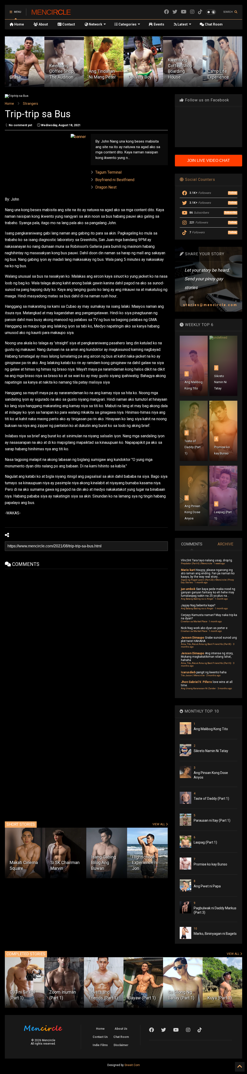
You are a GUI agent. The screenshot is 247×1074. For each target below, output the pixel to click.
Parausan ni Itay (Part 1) (212, 820)
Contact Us (100, 1037)
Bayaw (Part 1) (142, 997)
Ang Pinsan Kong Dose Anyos (192, 512)
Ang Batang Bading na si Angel (197, 598)
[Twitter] (174, 12)
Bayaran (215, 76)
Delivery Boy (100, 76)
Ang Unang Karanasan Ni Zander (198, 688)
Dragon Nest (106, 187)
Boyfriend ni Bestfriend (114, 179)
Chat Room (213, 24)
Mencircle (51, 12)
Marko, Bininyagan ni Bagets (215, 934)
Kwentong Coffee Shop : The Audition (23, 71)
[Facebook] (166, 12)
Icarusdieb (188, 672)
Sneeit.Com (132, 1065)
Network (95, 24)
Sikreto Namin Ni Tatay (220, 382)
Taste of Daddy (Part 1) (193, 447)
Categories (127, 24)
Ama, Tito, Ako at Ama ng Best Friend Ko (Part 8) (206, 644)
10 (195, 928)
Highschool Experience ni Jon (104, 862)
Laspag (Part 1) (205, 842)
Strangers (30, 103)
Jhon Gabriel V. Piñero (196, 682)
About (43, 24)
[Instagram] (192, 12)
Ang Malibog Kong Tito (211, 729)
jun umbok (188, 589)
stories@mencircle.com (210, 305)
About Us (121, 1028)
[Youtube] (183, 12)
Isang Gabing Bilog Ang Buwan (62, 862)
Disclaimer (121, 1045)
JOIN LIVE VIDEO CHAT (208, 160)
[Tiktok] (200, 12)
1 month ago (201, 582)
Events (158, 24)
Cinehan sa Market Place (194, 621)
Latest (182, 24)
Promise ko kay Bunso (210, 864)
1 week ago (219, 563)
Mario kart (188, 570)
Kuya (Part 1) (219, 997)
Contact (68, 24)
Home (19, 24)
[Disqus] (86, 629)
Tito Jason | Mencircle (193, 675)
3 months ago (213, 675)
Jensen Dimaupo (192, 637)
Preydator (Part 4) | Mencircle (196, 563)
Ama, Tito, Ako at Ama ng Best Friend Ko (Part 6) (206, 663)
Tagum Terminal (108, 172)
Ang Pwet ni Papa (207, 886)
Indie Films (100, 1045)
